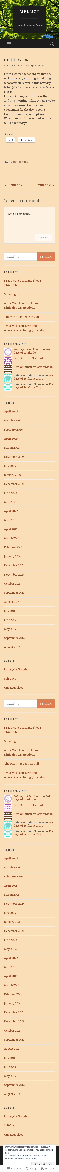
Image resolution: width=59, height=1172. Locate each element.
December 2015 (14, 565)
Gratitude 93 (13, 185)
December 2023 (14, 484)
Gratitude (38, 358)
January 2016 (12, 556)
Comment (43, 237)
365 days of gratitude (32, 351)
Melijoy (29, 11)
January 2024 (12, 475)
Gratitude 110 (45, 366)
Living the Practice (16, 669)
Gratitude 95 (45, 185)
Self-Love (10, 678)
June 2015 (10, 620)
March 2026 (12, 420)
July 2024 (10, 465)
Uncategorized (19, 162)
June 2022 (10, 493)
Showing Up (12, 294)
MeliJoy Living (35, 65)
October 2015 (12, 583)
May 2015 (10, 629)
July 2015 (9, 610)
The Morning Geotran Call (21, 316)
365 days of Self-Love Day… (33, 377)
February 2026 (13, 429)
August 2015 (12, 601)
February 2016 (13, 547)
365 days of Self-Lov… (27, 349)
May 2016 (10, 520)
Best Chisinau (23, 366)
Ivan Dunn (20, 358)
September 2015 (14, 592)
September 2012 (14, 638)
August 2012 (12, 647)
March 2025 (12, 447)
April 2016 (10, 529)
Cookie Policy (30, 1158)
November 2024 (14, 456)
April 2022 (11, 511)
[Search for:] (29, 256)
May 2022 (10, 502)
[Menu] (9, 43)
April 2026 (11, 411)
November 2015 (14, 574)
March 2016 (11, 538)
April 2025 (11, 438)
